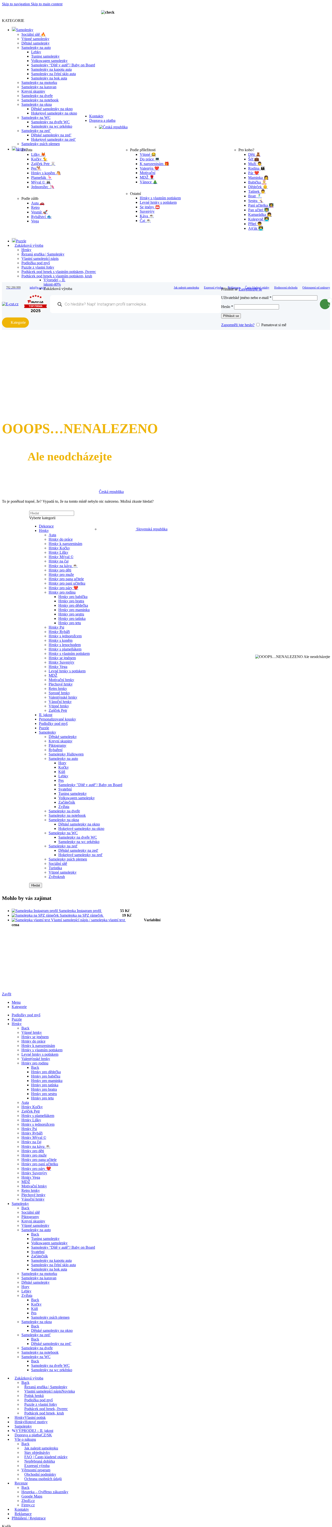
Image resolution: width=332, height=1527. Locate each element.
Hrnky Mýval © (61, 557)
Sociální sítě (58, 863)
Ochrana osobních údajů (43, 1479)
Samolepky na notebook (40, 100)
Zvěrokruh (57, 877)
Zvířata (63, 807)
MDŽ (53, 675)
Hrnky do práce (61, 539)
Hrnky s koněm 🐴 (46, 173)
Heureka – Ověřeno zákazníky (44, 1492)
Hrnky (26, 250)
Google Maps (31, 1496)
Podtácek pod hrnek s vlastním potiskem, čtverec (58, 272)
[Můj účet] (269, 282)
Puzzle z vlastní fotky (37, 267)
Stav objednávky (37, 1452)
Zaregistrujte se (250, 289)
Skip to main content (46, 4)
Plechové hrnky (61, 684)
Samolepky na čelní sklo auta (53, 74)
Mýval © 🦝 (41, 182)
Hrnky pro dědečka (73, 605)
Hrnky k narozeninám (65, 544)
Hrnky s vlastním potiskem (69, 653)
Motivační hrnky (61, 680)
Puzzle (44, 728)
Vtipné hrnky (59, 706)
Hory (62, 763)
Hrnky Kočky (59, 548)
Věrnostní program (35, 1470)
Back (25, 1028)
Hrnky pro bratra (71, 601)
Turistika (55, 868)
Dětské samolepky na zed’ (51, 135)
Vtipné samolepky (35, 39)
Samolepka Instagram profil (80, 911)
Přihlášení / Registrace (29, 1518)
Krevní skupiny (33, 91)
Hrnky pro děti (60, 570)
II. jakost (45, 715)
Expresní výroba (37, 1466)
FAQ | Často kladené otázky (46, 1457)
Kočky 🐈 (39, 159)
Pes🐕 (36, 168)
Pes (61, 780)
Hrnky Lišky (58, 552)
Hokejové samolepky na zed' (80, 855)
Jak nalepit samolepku (41, 1448)
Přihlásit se (231, 316)
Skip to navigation (16, 4)
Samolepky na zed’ (36, 131)
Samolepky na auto (36, 47)
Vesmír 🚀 (39, 212)
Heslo (227, 307)
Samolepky (47, 732)
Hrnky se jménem (62, 658)
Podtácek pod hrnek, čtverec (46, 1409)
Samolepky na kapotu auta (51, 69)
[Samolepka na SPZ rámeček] (36, 915)
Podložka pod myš (35, 263)
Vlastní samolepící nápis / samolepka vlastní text (88, 920)
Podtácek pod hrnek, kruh (44, 1413)
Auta (52, 535)
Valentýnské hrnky (63, 697)
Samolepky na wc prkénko (51, 126)
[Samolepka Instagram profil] (35, 911)
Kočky (63, 767)
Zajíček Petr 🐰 (43, 164)
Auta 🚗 (37, 203)
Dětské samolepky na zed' (78, 850)
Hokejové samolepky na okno (54, 113)
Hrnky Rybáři (59, 632)
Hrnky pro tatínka (72, 618)
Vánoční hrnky (60, 702)
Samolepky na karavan (38, 87)
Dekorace (46, 526)
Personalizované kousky (57, 719)
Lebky (36, 52)
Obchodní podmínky (40, 1474)
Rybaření (55, 750)
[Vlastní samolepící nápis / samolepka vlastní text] (31, 920)
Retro (35, 207)
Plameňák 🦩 (41, 178)
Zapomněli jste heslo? (237, 325)
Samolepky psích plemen (68, 859)
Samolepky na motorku (39, 82)
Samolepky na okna (36, 104)
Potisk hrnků (34, 1396)
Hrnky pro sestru (71, 614)
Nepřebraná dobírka (39, 1461)
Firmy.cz (28, 1505)
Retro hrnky (58, 688)
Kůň (61, 772)
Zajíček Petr (58, 710)
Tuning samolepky (45, 56)
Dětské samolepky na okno (52, 109)
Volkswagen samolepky (49, 61)
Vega (35, 221)
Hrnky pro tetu (69, 623)
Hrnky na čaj (59, 561)
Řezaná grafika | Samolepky (42, 254)
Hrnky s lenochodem (65, 645)
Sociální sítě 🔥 (33, 34)
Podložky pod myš (53, 723)
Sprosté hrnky (59, 693)
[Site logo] (10, 304)
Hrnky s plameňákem (65, 649)
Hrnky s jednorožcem (65, 636)
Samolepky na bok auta (49, 78)
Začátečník (66, 802)
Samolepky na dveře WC (50, 122)
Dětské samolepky (35, 43)
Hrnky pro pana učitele (66, 579)
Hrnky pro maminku (74, 610)
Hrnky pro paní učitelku (67, 583)
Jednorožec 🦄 (42, 187)
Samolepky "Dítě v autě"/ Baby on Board (90, 785)
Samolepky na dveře (37, 96)
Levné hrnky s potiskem (67, 671)
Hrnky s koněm (60, 640)
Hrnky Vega (58, 667)
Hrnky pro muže (61, 574)
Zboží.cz (28, 1501)
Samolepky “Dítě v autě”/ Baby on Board (63, 65)
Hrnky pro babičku (72, 597)
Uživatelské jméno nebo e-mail (246, 298)
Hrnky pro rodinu (62, 592)
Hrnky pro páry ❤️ (63, 588)
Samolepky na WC (36, 117)
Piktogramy (57, 745)
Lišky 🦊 (38, 154)
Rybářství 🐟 (41, 217)
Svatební (65, 789)
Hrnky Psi (56, 627)
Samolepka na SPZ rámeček (82, 915)
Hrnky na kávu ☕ (63, 566)
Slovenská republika (151, 529)
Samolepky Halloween (66, 754)
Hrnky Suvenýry (61, 662)
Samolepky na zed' (63, 846)
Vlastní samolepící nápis (40, 258)
